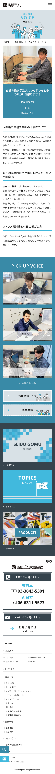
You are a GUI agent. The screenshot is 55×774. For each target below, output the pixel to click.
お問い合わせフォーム (28, 629)
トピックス (10, 669)
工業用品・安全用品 (14, 711)
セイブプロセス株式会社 (15, 761)
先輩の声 (33, 42)
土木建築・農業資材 (14, 715)
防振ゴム (9, 703)
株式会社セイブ (11, 757)
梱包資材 (9, 707)
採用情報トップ (27, 396)
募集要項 (27, 410)
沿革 (33, 661)
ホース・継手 (11, 687)
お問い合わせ (4, 759)
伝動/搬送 (10, 683)
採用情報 (19, 42)
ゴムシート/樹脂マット (15, 695)
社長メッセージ (12, 661)
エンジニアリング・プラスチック (18, 691)
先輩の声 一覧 (29, 383)
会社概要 (9, 657)
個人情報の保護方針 (14, 745)
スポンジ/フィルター (14, 699)
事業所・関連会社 (38, 657)
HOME (6, 42)
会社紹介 (9, 651)
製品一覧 (9, 677)
